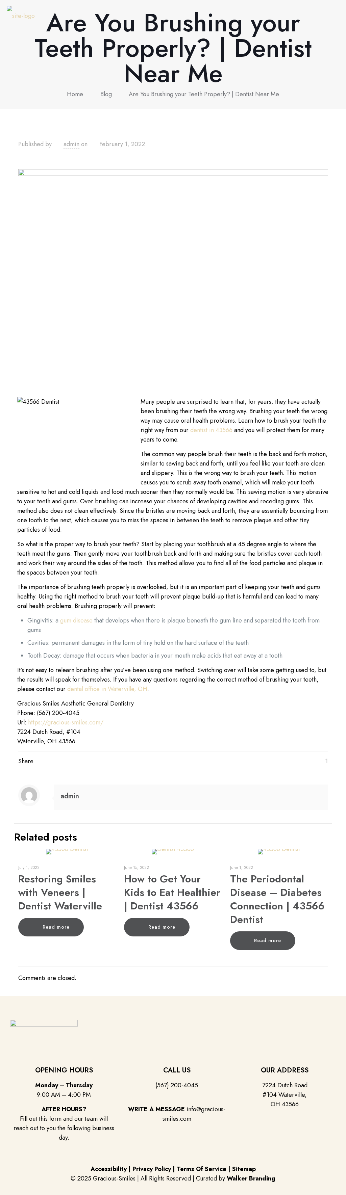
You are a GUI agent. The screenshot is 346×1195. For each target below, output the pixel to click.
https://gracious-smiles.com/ (65, 722)
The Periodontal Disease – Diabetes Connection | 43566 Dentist (277, 899)
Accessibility (109, 1169)
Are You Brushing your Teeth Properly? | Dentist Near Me (204, 94)
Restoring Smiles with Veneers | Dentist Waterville (60, 892)
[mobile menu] (335, 15)
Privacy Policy (151, 1169)
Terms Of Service (201, 1169)
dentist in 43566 (211, 430)
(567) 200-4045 (176, 1085)
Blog (106, 94)
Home (75, 94)
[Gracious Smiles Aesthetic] (21, 15)
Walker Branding (251, 1178)
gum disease (76, 620)
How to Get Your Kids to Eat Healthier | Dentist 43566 (172, 892)
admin (71, 144)
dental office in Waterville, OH (107, 689)
